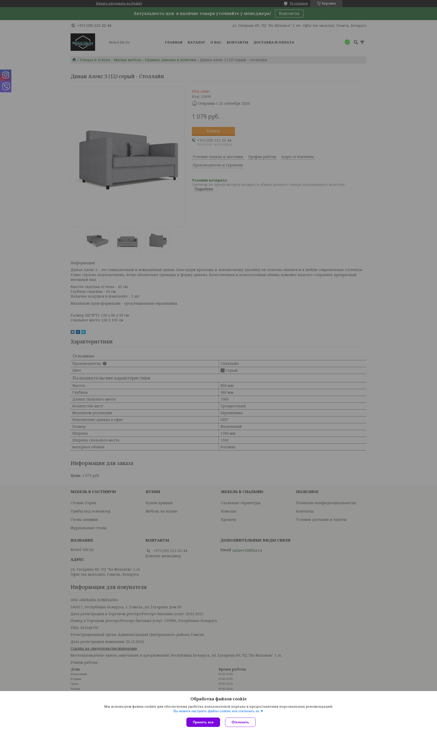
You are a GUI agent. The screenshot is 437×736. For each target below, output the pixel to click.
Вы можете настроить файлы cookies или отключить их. (216, 711)
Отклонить (240, 722)
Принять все (203, 722)
